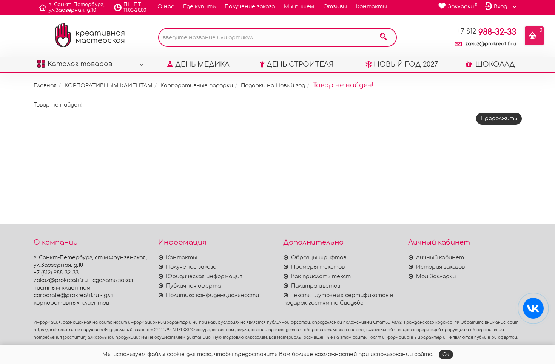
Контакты (371, 6)
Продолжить (499, 118)
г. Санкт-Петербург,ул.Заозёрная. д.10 (77, 7)
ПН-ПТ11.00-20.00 (134, 7)
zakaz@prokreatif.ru (490, 43)
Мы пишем (299, 6)
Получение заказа (250, 6)
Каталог (80, 64)
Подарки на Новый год (273, 85)
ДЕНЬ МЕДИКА (202, 64)
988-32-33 (486, 32)
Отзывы (335, 6)
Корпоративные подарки (196, 85)
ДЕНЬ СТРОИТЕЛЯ (300, 64)
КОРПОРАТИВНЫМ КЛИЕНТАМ (109, 85)
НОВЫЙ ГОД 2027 (406, 64)
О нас (165, 6)
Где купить (199, 6)
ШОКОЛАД (494, 64)
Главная (45, 85)
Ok (445, 354)
